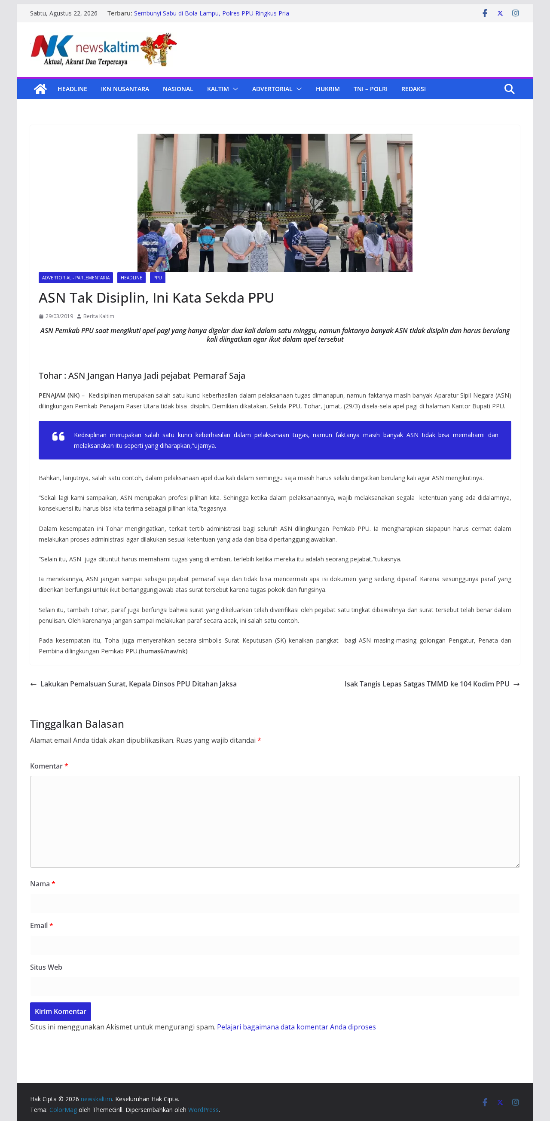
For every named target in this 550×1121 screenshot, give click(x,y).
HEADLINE (72, 89)
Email (41, 925)
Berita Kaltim (98, 316)
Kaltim (218, 89)
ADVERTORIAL (272, 89)
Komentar (49, 766)
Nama (42, 883)
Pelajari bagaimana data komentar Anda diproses (296, 1027)
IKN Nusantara (125, 89)
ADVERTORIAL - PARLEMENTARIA (76, 278)
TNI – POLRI (371, 89)
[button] (233, 89)
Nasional (178, 89)
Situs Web (46, 967)
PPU (157, 278)
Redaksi (413, 89)
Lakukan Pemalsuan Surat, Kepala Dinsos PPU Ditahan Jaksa (138, 684)
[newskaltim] (40, 89)
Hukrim (328, 89)
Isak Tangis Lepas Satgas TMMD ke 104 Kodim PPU (427, 684)
